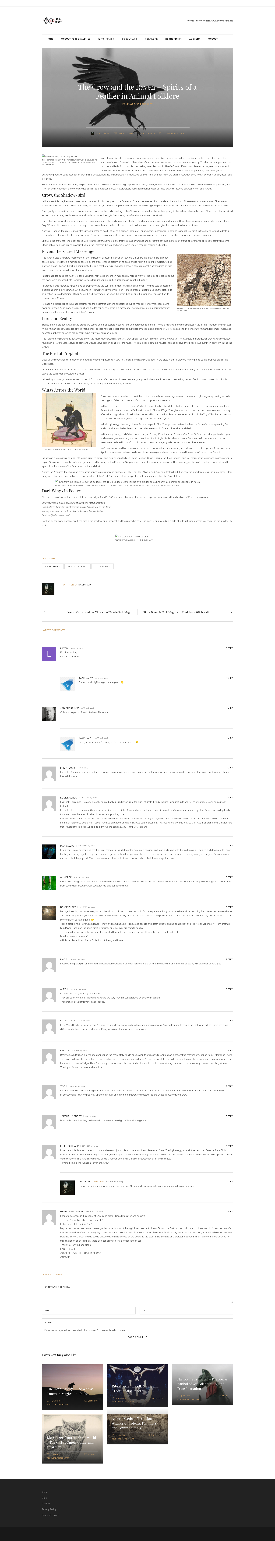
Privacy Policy (49, 1509)
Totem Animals (102, 566)
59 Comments (157, 1398)
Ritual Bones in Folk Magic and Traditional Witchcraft (135, 1388)
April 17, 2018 (125, 133)
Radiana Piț (86, 678)
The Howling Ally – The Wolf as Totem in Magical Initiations (70, 1391)
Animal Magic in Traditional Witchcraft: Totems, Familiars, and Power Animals (134, 1423)
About (45, 1492)
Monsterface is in (72, 1211)
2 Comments (223, 1396)
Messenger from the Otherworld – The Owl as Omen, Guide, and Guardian (71, 1442)
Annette (66, 877)
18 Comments (148, 133)
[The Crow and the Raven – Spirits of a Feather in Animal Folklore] (50, 589)
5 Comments (93, 1401)
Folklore (128, 104)
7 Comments (93, 1454)
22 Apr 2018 (120, 1398)
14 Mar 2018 (55, 1454)
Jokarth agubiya (71, 1116)
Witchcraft (145, 104)
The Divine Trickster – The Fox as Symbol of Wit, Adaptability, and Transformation (202, 1384)
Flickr (51, 164)
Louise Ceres (68, 798)
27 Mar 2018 (185, 1396)
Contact (46, 1503)
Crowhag (104, 133)
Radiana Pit (85, 585)
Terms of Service (50, 1515)
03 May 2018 (55, 1401)
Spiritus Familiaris (77, 566)
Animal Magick (52, 566)
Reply (229, 648)
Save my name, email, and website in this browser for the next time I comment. (85, 1330)
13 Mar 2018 (120, 1435)
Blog (44, 1498)
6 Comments (158, 1435)
